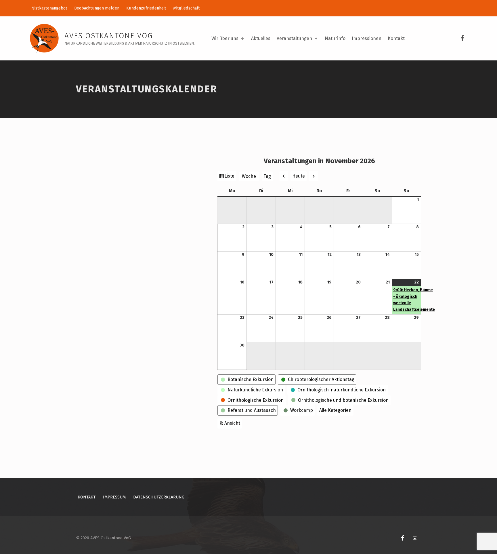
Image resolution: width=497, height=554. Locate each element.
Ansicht (233, 423)
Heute (298, 176)
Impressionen (366, 38)
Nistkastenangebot (49, 8)
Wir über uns (224, 38)
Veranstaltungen (294, 38)
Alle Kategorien (335, 410)
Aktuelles (260, 38)
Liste (230, 177)
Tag (267, 176)
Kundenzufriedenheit (146, 8)
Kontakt (396, 38)
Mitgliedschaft (186, 8)
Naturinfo (335, 38)
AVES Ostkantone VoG (108, 35)
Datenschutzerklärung (158, 497)
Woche (249, 176)
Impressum (114, 497)
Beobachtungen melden (96, 8)
